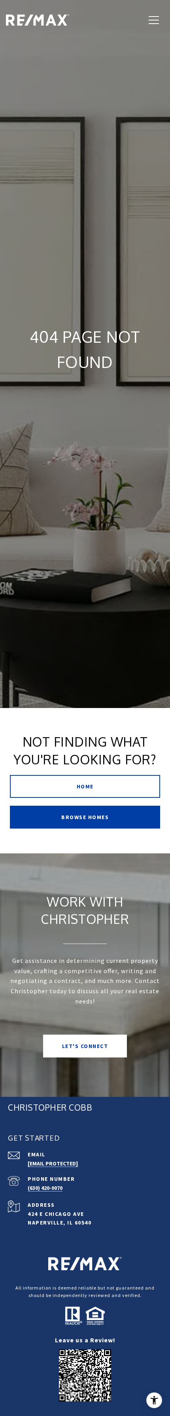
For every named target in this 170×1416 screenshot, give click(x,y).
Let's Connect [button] (85, 1046)
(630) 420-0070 (45, 1187)
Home (85, 786)
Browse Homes (85, 817)
